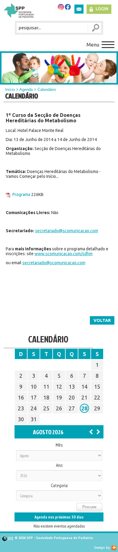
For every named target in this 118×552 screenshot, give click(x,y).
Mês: (59, 445)
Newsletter (79, 9)
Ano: (59, 465)
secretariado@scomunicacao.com (66, 230)
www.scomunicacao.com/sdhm (63, 253)
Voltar (102, 320)
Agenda (26, 89)
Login (102, 8)
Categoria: (59, 485)
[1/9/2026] (98, 431)
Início (10, 89)
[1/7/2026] (91, 431)
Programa (21, 194)
